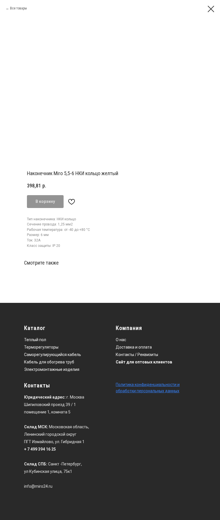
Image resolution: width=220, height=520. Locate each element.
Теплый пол (35, 339)
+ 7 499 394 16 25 (40, 449)
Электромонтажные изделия (51, 369)
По (118, 384)
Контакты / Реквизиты (137, 354)
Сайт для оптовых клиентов (144, 362)
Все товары (18, 8)
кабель (74, 354)
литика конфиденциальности (148, 384)
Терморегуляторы (41, 347)
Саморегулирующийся (45, 354)
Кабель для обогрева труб (49, 362)
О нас (121, 339)
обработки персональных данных (147, 391)
